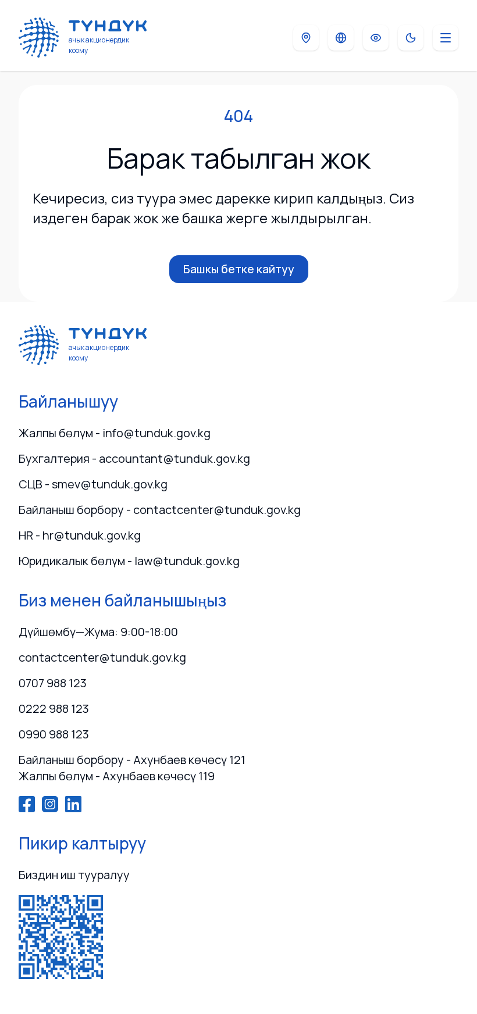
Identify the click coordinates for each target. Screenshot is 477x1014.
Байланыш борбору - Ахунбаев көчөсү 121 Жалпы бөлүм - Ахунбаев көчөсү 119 (132, 768)
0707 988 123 (53, 683)
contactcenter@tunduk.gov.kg (102, 657)
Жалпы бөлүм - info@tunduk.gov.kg (115, 433)
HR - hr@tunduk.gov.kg (80, 535)
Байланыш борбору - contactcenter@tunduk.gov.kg (160, 509)
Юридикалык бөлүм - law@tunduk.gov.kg (129, 561)
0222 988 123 (54, 708)
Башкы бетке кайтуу (238, 269)
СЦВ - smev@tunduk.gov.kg (93, 484)
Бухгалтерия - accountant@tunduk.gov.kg (134, 458)
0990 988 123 (54, 734)
